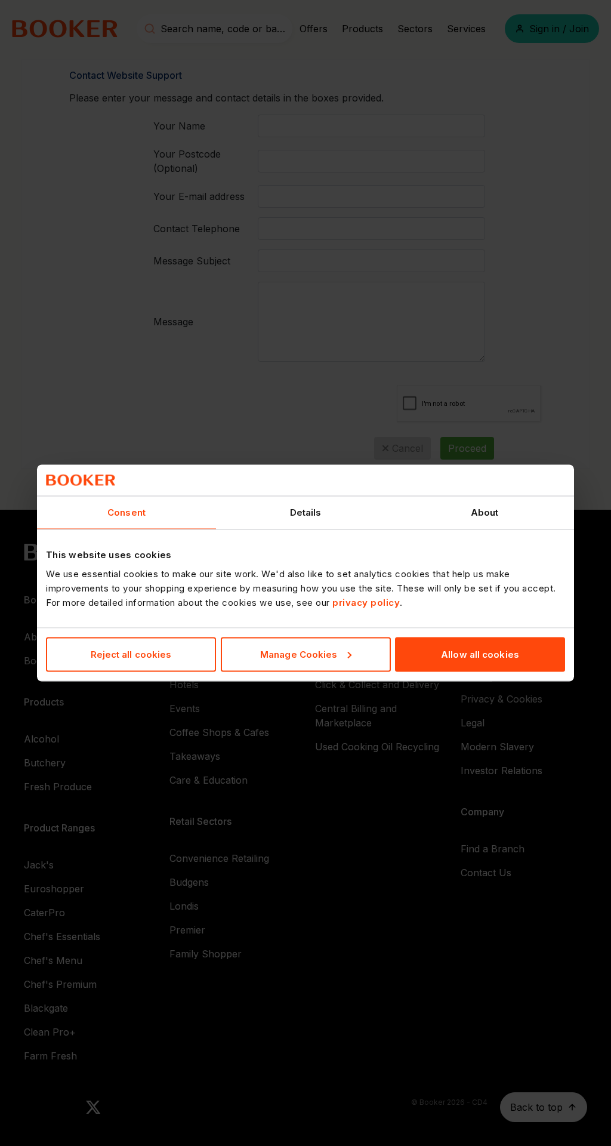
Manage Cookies (298, 654)
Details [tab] (306, 512)
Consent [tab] (126, 512)
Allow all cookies (480, 654)
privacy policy (366, 602)
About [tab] (485, 512)
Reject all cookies (131, 654)
